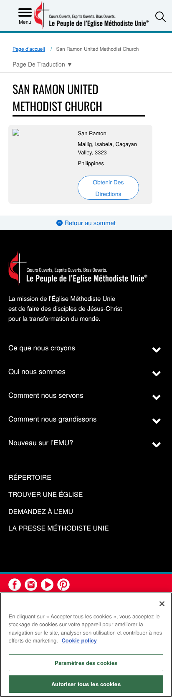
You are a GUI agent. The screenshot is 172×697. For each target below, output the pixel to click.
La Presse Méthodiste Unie (58, 528)
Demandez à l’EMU (40, 511)
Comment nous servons (45, 394)
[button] (160, 16)
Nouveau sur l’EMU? (40, 442)
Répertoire (29, 477)
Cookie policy (79, 640)
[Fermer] (162, 604)
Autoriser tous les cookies (85, 684)
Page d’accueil (29, 48)
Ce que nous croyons (41, 347)
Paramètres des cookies (86, 663)
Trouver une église (45, 494)
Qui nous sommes (37, 371)
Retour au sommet (89, 222)
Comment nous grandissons (52, 418)
